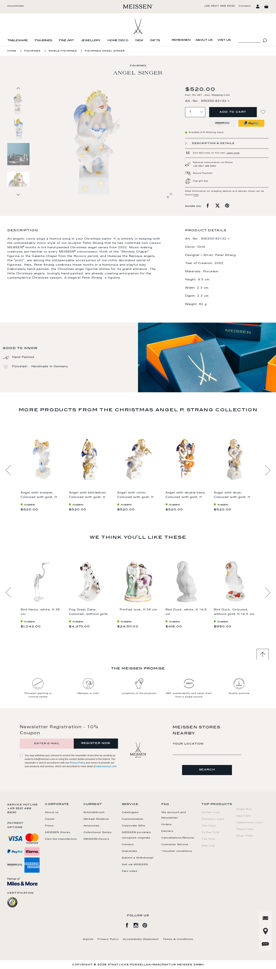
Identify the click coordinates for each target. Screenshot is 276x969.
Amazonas (91, 826)
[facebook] (129, 924)
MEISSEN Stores (57, 832)
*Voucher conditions (176, 851)
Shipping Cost (221, 95)
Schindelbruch (94, 812)
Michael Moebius (96, 819)
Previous (8, 470)
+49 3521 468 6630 (219, 6)
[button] (18, 129)
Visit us (224, 40)
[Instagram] (138, 924)
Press (49, 826)
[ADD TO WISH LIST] (264, 112)
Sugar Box (244, 809)
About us (204, 40)
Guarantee (129, 851)
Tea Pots (208, 839)
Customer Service (174, 844)
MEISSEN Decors (96, 839)
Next (267, 470)
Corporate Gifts (133, 826)
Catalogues (130, 812)
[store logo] (138, 6)
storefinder (15, 6)
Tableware (17, 40)
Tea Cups (208, 826)
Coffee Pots (210, 832)
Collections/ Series (97, 832)
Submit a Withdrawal (137, 858)
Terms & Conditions (178, 939)
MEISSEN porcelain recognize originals (136, 835)
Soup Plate (244, 836)
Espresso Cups (212, 819)
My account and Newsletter (173, 815)
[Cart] (266, 6)
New (139, 40)
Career (50, 819)
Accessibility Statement (141, 939)
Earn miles (129, 871)
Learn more (233, 153)
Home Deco (118, 40)
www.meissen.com (106, 766)
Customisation (132, 819)
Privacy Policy (77, 762)
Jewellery (91, 40)
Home (11, 51)
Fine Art (66, 40)
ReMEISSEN (181, 40)
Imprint (88, 939)
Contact (245, 6)
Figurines (43, 40)
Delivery (167, 831)
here (195, 195)
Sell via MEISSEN (135, 864)
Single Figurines (62, 51)
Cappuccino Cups (249, 822)
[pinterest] (146, 924)
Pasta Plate (245, 829)
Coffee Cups (210, 812)
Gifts (155, 40)
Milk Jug (207, 846)
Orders (166, 824)
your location (188, 744)
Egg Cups (243, 816)
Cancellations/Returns (177, 838)
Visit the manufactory (61, 839)
